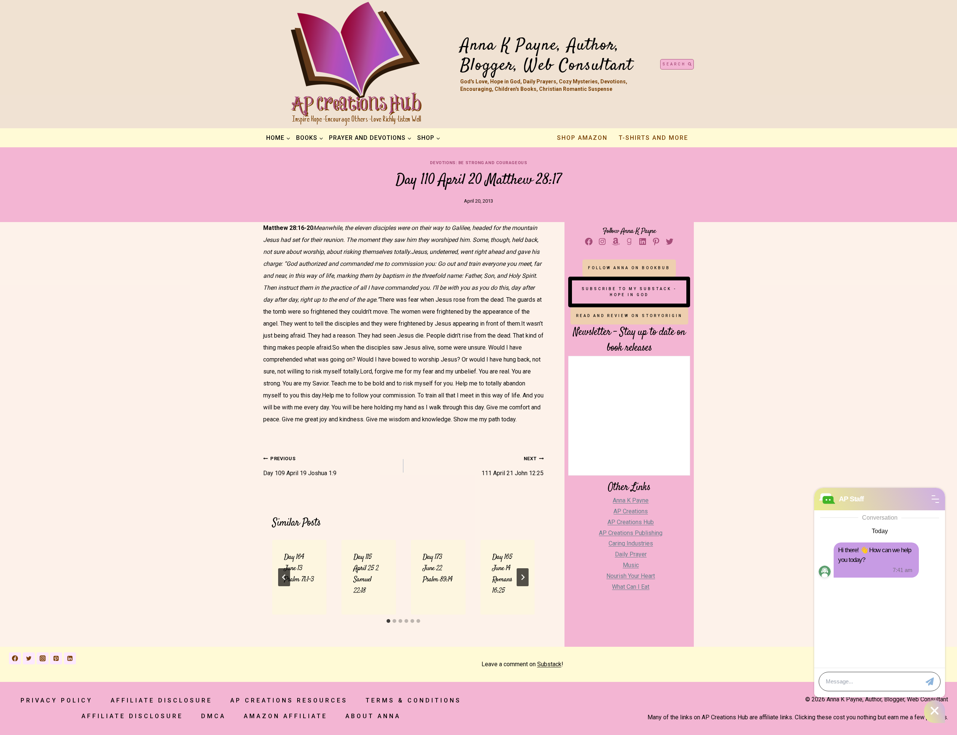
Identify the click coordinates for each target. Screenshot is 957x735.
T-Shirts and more (653, 137)
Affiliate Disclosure (161, 700)
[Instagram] (43, 658)
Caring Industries (631, 543)
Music (631, 565)
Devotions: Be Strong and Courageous (478, 162)
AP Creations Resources (289, 700)
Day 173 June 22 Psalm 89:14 (437, 568)
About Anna (373, 716)
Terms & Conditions (413, 700)
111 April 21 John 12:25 (512, 466)
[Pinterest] (56, 658)
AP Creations (630, 511)
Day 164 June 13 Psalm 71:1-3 (299, 568)
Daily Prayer (631, 554)
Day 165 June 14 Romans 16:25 (502, 574)
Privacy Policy (57, 700)
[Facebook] (15, 658)
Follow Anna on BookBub (629, 268)
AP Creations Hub (630, 522)
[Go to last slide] (284, 577)
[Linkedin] (70, 658)
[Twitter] (29, 658)
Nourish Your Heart (630, 575)
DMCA (213, 716)
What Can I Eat (630, 586)
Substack (549, 664)
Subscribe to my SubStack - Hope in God (629, 292)
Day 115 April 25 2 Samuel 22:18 (366, 574)
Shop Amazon (582, 137)
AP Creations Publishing (630, 532)
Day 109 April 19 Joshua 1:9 (299, 466)
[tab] (388, 621)
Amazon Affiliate (285, 716)
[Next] (523, 577)
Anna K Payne (631, 500)
